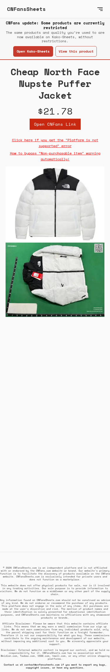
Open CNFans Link (55, 124)
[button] (100, 9)
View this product (76, 51)
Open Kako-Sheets (33, 51)
